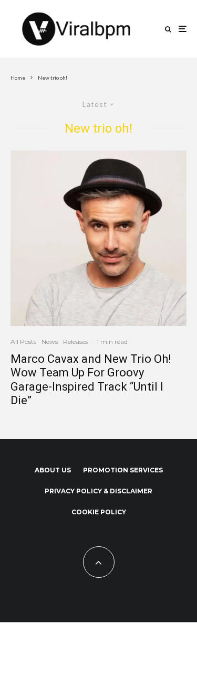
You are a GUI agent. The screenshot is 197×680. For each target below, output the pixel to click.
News (50, 342)
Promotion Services (123, 470)
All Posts (23, 342)
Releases (75, 342)
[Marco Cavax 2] (98, 238)
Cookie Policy (98, 512)
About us (53, 470)
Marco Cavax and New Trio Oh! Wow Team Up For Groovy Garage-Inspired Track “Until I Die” (91, 379)
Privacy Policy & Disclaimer (98, 491)
